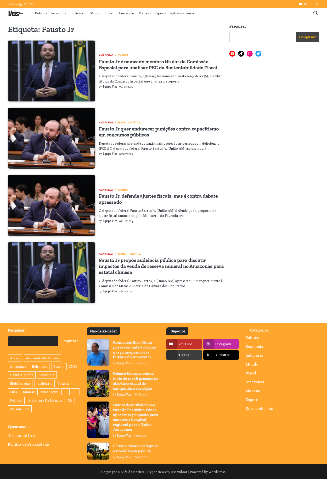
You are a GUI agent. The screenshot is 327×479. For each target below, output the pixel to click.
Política (41, 13)
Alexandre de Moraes (42, 358)
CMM (72, 366)
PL (75, 392)
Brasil (110, 13)
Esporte (160, 13)
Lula (13, 392)
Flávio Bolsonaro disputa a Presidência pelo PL (135, 448)
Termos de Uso (21, 435)
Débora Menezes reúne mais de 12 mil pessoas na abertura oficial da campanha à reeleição (135, 380)
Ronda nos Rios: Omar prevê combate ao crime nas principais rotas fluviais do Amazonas (134, 349)
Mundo (95, 13)
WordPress (217, 472)
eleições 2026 (20, 383)
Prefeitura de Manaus (45, 400)
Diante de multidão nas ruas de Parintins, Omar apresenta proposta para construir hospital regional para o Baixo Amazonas (135, 417)
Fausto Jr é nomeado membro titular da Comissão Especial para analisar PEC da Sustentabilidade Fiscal (158, 65)
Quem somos (19, 426)
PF (65, 392)
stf (70, 400)
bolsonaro (40, 366)
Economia (59, 13)
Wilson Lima (19, 409)
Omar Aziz (49, 392)
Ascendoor (179, 472)
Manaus (144, 13)
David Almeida (22, 375)
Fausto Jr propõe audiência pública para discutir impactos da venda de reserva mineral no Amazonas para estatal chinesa (161, 266)
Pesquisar (237, 26)
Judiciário (78, 13)
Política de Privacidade (28, 444)
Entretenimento (182, 13)
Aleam (15, 358)
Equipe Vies (110, 86)
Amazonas (126, 13)
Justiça (63, 383)
